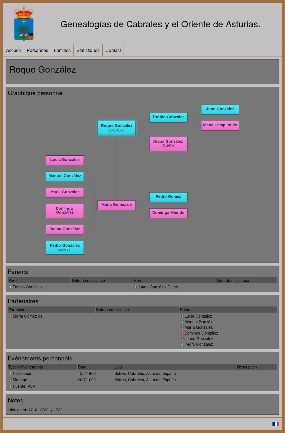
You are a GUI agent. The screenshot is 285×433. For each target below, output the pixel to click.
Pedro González (199, 344)
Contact (113, 50)
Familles (62, 50)
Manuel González (200, 321)
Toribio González (28, 287)
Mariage (20, 379)
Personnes (37, 50)
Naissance (22, 373)
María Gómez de (28, 316)
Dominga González (201, 333)
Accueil (13, 50)
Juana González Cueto (158, 287)
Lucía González (198, 316)
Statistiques (88, 50)
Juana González (199, 338)
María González (199, 327)
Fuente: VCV (24, 386)
